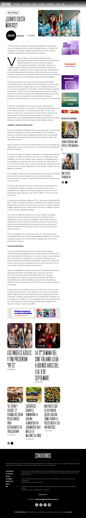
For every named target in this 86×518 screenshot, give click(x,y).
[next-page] (12, 443)
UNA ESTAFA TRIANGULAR (66, 175)
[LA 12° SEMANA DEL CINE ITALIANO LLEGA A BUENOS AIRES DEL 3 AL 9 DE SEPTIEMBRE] (47, 335)
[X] (45, 504)
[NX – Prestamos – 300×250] (70, 91)
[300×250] (70, 74)
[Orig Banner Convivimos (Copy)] (70, 115)
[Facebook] (36, 504)
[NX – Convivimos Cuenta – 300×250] (70, 56)
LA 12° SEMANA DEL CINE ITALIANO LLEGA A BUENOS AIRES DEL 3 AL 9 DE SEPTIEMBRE (47, 365)
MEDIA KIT (43, 495)
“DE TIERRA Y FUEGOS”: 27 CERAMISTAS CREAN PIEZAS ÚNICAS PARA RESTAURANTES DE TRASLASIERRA (15, 418)
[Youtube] (49, 504)
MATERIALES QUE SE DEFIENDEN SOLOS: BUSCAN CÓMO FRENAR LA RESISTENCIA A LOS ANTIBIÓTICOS (52, 416)
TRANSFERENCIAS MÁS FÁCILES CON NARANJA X (70, 145)
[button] (75, 4)
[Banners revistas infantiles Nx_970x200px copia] (33, 320)
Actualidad (41, 346)
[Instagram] (40, 504)
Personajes (14, 346)
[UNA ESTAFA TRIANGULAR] (70, 161)
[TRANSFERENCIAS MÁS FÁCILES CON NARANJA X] (70, 130)
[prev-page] (8, 443)
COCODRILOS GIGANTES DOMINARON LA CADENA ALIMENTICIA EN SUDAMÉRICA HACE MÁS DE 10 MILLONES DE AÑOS (33, 420)
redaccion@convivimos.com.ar (47, 499)
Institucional (13, 13)
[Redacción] (11, 35)
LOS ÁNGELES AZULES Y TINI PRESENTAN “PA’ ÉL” (19, 359)
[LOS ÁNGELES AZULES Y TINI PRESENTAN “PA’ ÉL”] (19, 335)
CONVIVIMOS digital (20, 512)
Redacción (20, 36)
